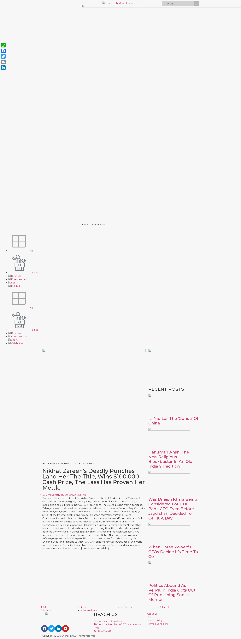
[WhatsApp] (3, 45)
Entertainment (19, 279)
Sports (14, 282)
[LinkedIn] (3, 67)
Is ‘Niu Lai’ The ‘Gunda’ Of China (173, 421)
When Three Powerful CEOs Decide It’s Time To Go (173, 552)
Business (16, 276)
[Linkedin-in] (58, 628)
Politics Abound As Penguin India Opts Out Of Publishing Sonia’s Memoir (172, 592)
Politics (33, 272)
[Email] (3, 62)
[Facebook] (44, 628)
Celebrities (17, 286)
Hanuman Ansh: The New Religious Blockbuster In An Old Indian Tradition (170, 459)
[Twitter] (51, 628)
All (31, 250)
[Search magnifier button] (196, 3)
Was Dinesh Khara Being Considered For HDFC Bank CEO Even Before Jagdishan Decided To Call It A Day (172, 508)
